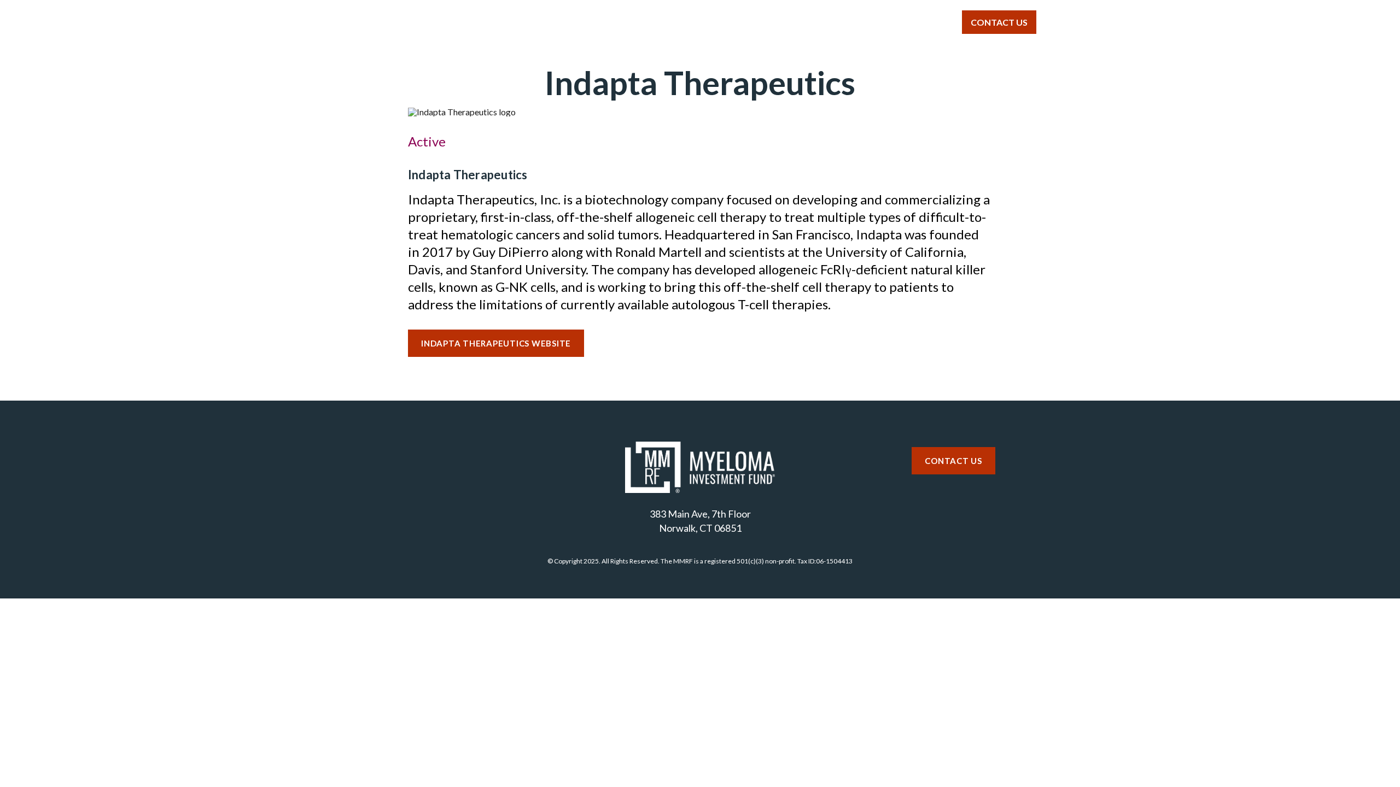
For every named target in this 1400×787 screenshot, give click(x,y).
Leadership (853, 21)
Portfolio (776, 21)
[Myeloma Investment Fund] (404, 27)
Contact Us (999, 22)
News (922, 21)
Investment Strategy (680, 21)
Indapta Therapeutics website (496, 343)
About (590, 21)
